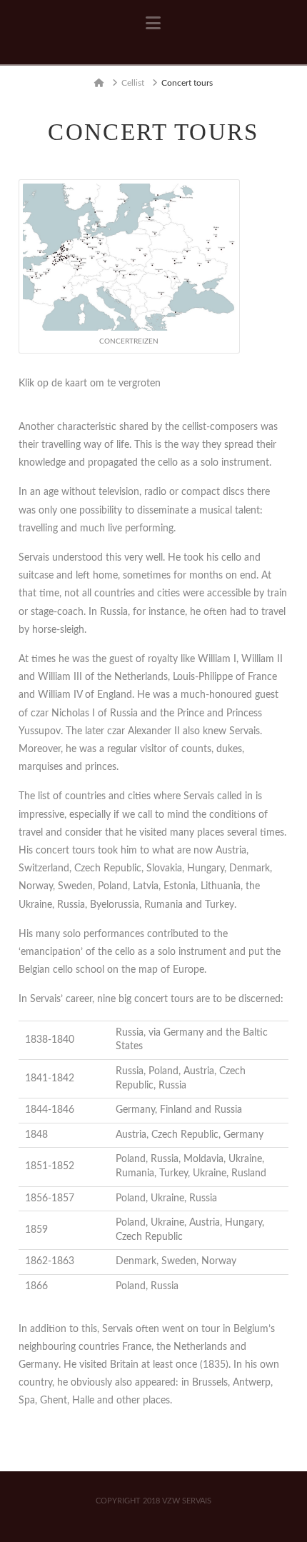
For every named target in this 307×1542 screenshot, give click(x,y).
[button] (153, 23)
